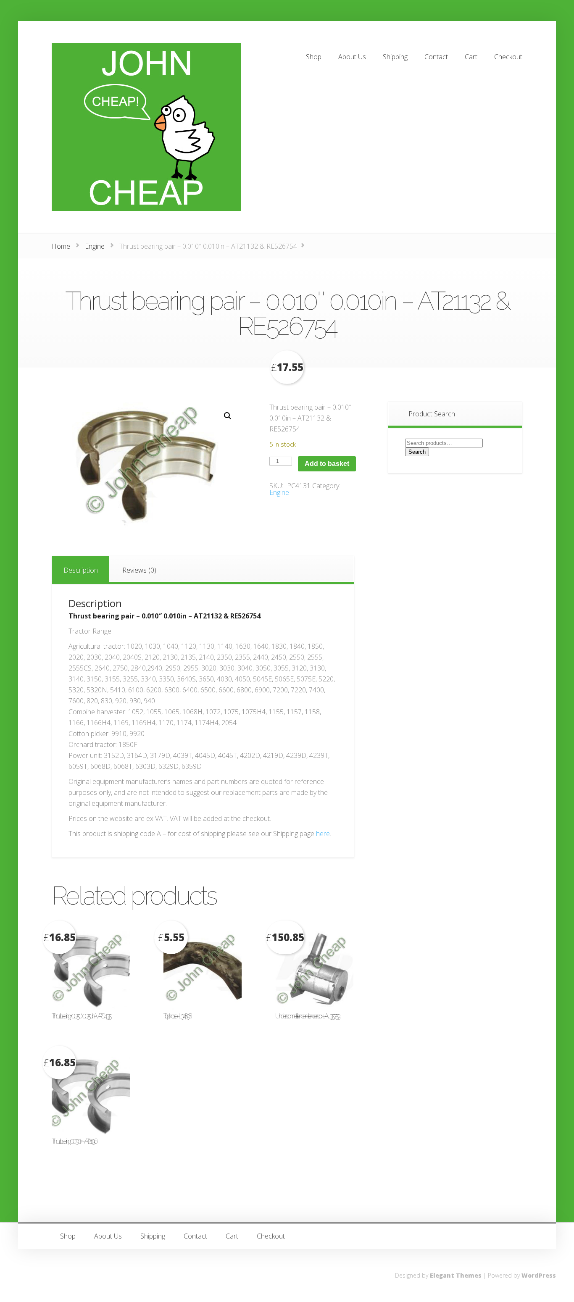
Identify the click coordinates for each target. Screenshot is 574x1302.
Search (417, 452)
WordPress (538, 1275)
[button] (227, 415)
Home (61, 246)
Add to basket (327, 463)
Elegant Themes (456, 1275)
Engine (95, 246)
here (323, 833)
